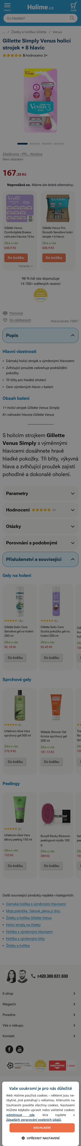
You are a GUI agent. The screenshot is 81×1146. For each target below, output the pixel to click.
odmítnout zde (20, 1115)
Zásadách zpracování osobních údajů (33, 1120)
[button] (41, 1138)
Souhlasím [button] (42, 1128)
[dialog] (40, 1114)
